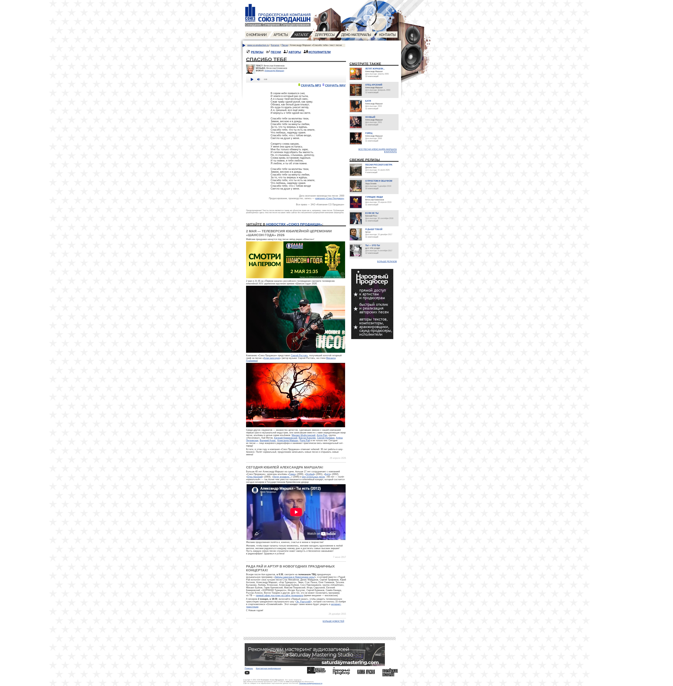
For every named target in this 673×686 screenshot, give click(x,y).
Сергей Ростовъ (299, 355)
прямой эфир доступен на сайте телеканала (279, 595)
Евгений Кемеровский (285, 438)
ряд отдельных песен (313, 476)
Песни (284, 45)
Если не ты (372, 213)
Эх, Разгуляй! (303, 601)
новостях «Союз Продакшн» (294, 224)
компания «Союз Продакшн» (329, 198)
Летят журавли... (282, 476)
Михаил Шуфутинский (303, 435)
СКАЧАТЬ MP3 (311, 85)
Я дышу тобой (373, 229)
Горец (292, 474)
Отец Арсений (254, 476)
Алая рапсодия (272, 358)
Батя (327, 474)
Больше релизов (387, 261)
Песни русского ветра (378, 165)
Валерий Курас (268, 440)
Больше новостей (333, 621)
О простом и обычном (378, 181)
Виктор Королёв (307, 438)
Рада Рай (305, 440)
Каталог (275, 45)
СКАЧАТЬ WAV (335, 85)
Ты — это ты (372, 245)
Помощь (249, 668)
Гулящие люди (374, 197)
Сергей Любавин (326, 438)
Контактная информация (268, 668)
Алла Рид (322, 435)
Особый (310, 474)
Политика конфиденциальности (310, 683)
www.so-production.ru (258, 45)
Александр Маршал (274, 70)
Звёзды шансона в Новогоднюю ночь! (295, 577)
